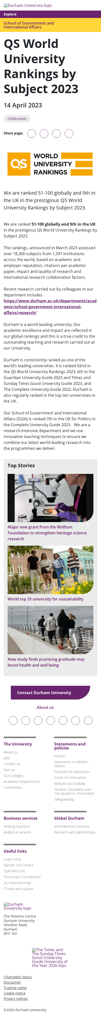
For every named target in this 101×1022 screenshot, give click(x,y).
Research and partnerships (74, 832)
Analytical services (17, 832)
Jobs (7, 758)
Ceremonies (13, 787)
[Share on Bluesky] (31, 136)
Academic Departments (22, 781)
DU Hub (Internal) (17, 882)
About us (46, 707)
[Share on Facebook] (56, 133)
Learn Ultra (12, 859)
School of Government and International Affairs (29, 25)
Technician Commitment (22, 877)
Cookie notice (14, 993)
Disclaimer (12, 982)
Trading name (15, 987)
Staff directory (14, 871)
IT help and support (19, 888)
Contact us (12, 763)
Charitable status (18, 977)
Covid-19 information (70, 777)
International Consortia (71, 826)
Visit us (9, 769)
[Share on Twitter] (44, 133)
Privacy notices (16, 998)
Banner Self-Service (19, 865)
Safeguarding (64, 799)
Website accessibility (70, 783)
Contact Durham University (44, 692)
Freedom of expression (72, 771)
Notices (60, 756)
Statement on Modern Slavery (71, 763)
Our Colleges (14, 775)
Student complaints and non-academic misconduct (74, 791)
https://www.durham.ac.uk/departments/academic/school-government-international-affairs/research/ (50, 306)
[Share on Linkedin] (69, 133)
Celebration (17, 118)
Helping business (17, 826)
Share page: (13, 133)
